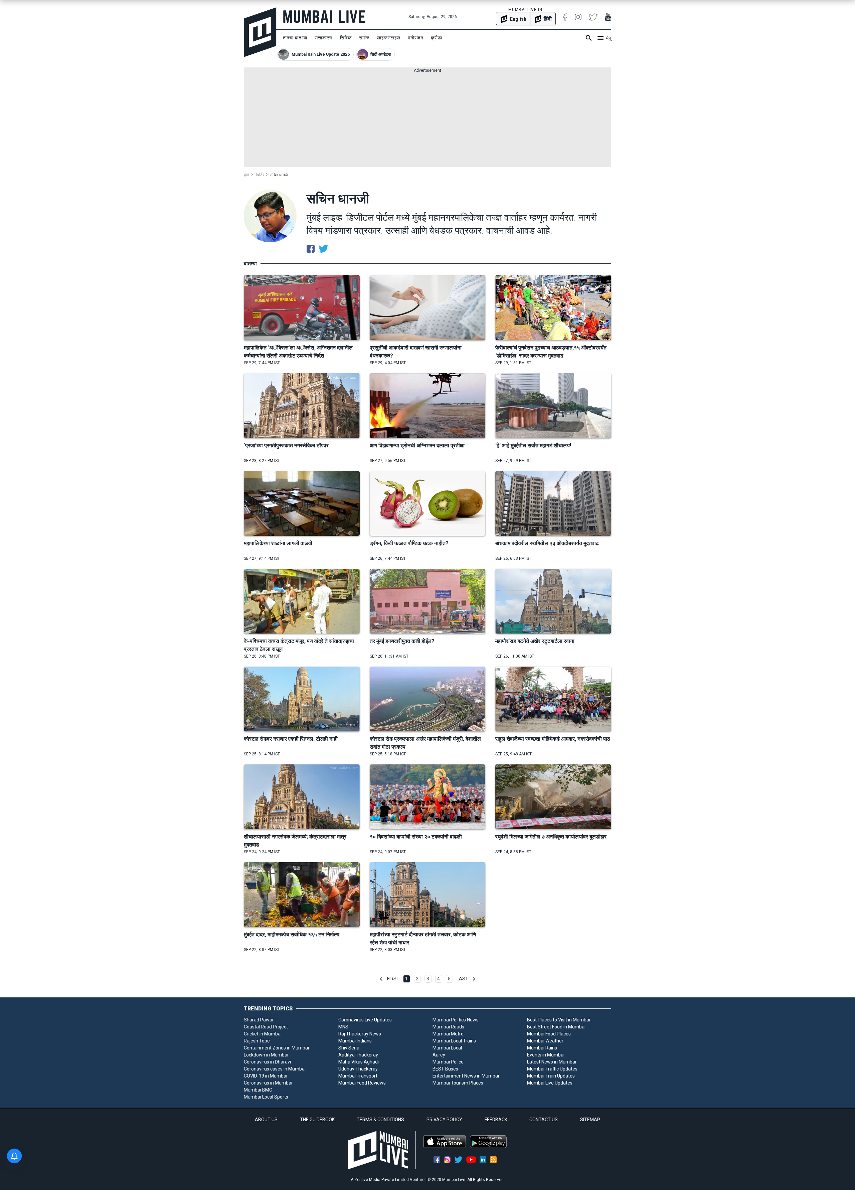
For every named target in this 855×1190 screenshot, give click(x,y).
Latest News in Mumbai (551, 1061)
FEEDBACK (496, 1119)
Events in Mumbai (545, 1054)
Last (462, 978)
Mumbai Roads (448, 1026)
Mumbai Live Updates (549, 1083)
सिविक (346, 37)
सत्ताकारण (324, 37)
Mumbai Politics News (456, 1019)
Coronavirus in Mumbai (268, 1083)
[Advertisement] (427, 120)
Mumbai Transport (357, 1076)
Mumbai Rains (542, 1047)
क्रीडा (436, 37)
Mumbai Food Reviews (362, 1083)
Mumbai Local (447, 1047)
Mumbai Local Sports (266, 1097)
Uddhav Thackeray (358, 1069)
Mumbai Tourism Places (458, 1083)
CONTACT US (543, 1119)
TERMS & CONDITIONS (380, 1119)
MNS (343, 1026)
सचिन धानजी (279, 175)
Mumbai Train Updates (551, 1076)
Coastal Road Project (266, 1026)
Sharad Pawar (259, 1019)
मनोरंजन (415, 37)
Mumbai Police (448, 1061)
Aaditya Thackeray (358, 1054)
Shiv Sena (348, 1047)
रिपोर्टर (259, 175)
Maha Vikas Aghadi (358, 1061)
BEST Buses (445, 1069)
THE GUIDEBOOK (317, 1119)
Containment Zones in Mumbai (276, 1047)
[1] (381, 979)
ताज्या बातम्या (295, 37)
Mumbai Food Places (549, 1033)
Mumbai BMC (258, 1090)
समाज (364, 37)
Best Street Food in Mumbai (556, 1026)
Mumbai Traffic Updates (552, 1069)
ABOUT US (266, 1119)
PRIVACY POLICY (444, 1119)
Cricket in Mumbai (263, 1033)
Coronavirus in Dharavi (267, 1061)
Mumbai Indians (355, 1040)
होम (246, 175)
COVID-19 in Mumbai (265, 1076)
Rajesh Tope (257, 1040)
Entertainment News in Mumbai (466, 1076)
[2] (474, 979)
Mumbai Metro (448, 1033)
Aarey (439, 1054)
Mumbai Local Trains (454, 1040)
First (393, 978)
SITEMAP (590, 1119)
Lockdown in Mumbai (266, 1054)
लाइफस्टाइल (388, 37)
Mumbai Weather (545, 1040)
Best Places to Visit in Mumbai (558, 1019)
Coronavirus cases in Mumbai (275, 1069)
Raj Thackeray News (359, 1033)
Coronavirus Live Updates (365, 1019)
